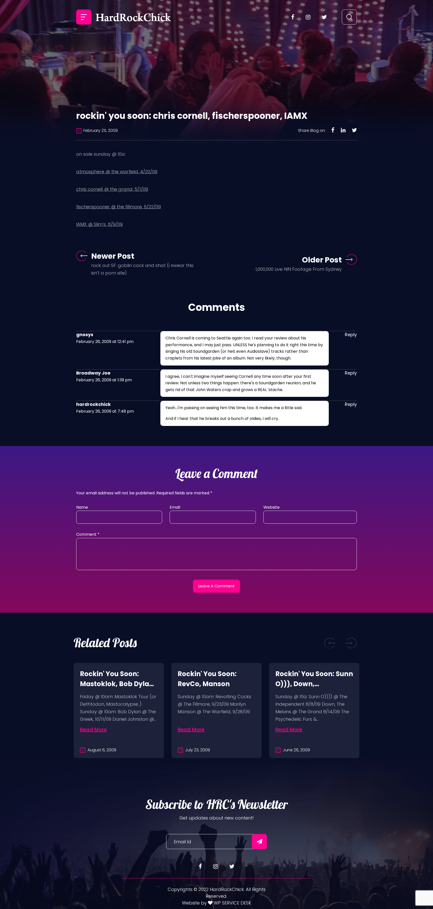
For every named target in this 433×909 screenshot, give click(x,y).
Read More (93, 729)
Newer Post (112, 256)
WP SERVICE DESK (231, 903)
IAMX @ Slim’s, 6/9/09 (99, 224)
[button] (330, 643)
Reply (351, 334)
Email (175, 507)
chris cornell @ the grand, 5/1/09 (112, 189)
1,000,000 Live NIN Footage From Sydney (298, 269)
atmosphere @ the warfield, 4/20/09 (116, 171)
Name (82, 507)
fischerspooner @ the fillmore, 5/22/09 (118, 207)
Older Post (322, 259)
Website (271, 507)
